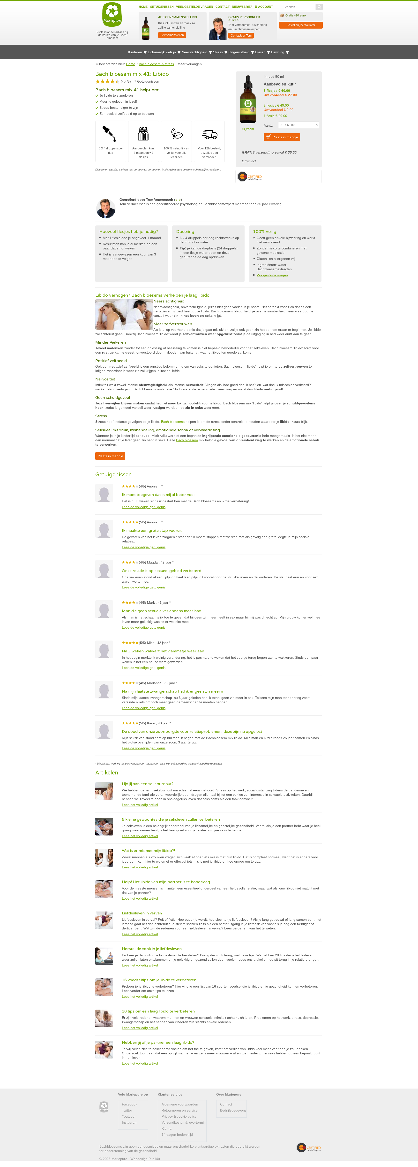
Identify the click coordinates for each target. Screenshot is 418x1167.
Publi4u (154, 1159)
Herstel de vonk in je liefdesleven (152, 948)
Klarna (167, 1128)
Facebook (129, 1104)
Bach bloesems (173, 422)
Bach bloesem (187, 440)
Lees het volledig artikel (140, 805)
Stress (218, 52)
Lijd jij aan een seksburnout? (147, 783)
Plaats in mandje (285, 137)
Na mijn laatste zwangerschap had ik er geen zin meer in (173, 691)
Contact (223, 6)
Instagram (129, 1122)
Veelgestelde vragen (272, 275)
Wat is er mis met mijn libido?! (148, 850)
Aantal (268, 125)
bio (178, 199)
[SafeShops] (308, 1147)
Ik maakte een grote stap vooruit (152, 530)
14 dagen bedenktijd (177, 1134)
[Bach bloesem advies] (103, 1107)
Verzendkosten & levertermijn (184, 1122)
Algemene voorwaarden (180, 1104)
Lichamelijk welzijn (162, 52)
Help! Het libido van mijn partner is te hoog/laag (166, 882)
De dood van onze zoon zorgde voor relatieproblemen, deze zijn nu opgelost (192, 731)
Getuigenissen (162, 6)
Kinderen (135, 52)
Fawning (278, 52)
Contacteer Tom (241, 35)
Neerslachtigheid (195, 52)
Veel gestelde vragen (194, 6)
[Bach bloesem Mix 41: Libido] (248, 102)
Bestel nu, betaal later (301, 25)
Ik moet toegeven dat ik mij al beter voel (158, 494)
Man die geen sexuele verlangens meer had (161, 611)
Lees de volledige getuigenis (143, 507)
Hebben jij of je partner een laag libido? (158, 1042)
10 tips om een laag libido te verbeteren (158, 1011)
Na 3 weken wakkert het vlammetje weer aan (163, 651)
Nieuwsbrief (242, 6)
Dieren (260, 52)
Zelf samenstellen (172, 35)
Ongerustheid (239, 52)
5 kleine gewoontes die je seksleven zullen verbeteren (171, 819)
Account (265, 6)
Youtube (128, 1116)
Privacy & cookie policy (179, 1116)
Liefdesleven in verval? (142, 913)
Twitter (127, 1110)
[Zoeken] (319, 6)
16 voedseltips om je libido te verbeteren (159, 980)
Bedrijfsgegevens (233, 1110)
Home (143, 6)
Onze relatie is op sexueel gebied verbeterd (161, 570)
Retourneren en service (180, 1110)
